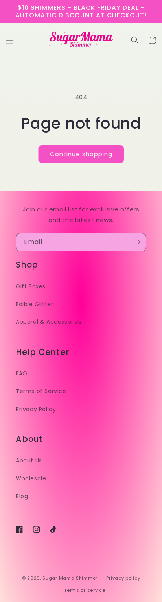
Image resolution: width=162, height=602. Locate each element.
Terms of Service (41, 391)
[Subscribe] (137, 242)
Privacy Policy (36, 409)
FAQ (22, 373)
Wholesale (31, 478)
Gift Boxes (31, 286)
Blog (22, 496)
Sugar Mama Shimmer (70, 578)
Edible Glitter (34, 304)
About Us (29, 460)
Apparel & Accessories (49, 322)
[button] (9, 40)
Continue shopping (81, 154)
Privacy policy (123, 578)
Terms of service (84, 590)
